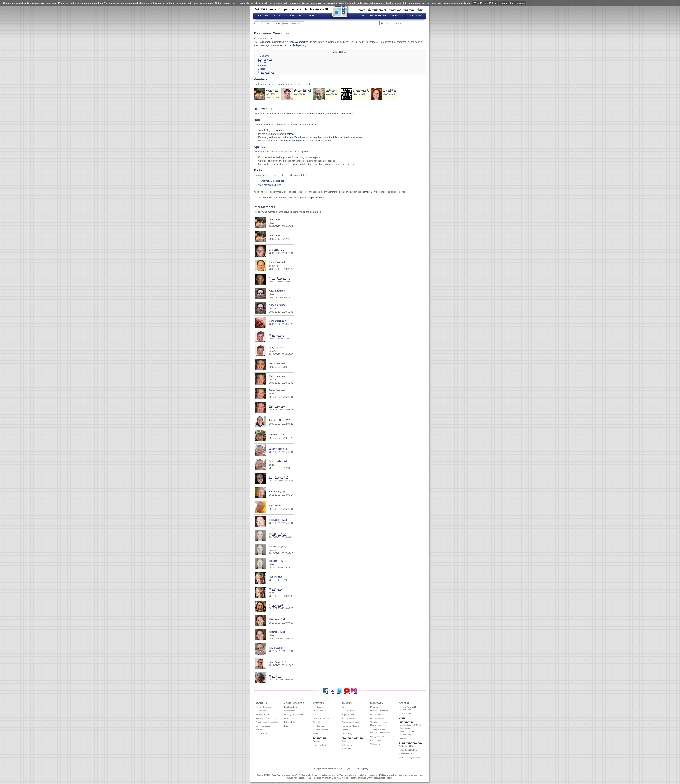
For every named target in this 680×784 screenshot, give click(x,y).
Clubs (360, 16)
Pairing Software (377, 736)
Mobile (362, 9)
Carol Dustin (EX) (278, 321)
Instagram (354, 691)
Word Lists (346, 749)
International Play (406, 754)
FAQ (286, 726)
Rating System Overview (352, 737)
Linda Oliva (389, 90)
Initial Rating (347, 733)
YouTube (347, 691)
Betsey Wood (276, 605)
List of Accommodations (380, 733)
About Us (262, 16)
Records (316, 741)
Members (397, 16)
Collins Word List (406, 746)
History (286, 23)
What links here (297, 23)
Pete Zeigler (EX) (278, 520)
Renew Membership (321, 718)
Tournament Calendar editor (272, 181)
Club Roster (347, 745)
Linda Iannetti (361, 90)
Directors (415, 16)
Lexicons (403, 738)
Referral (316, 722)
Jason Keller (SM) (278, 448)
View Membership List (269, 185)
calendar (291, 134)
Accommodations (349, 718)
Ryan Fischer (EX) (278, 477)
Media (312, 16)
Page (256, 23)
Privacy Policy (290, 722)
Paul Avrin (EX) (277, 491)
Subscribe (396, 9)
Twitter (339, 691)
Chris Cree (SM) (277, 262)
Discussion (265, 23)
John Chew (272, 90)
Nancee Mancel (277, 434)
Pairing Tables (376, 740)
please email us (386, 778)
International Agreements (409, 758)
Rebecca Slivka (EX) (279, 420)
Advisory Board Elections (266, 718)
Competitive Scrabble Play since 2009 (293, 9)
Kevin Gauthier (276, 647)
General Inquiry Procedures (267, 722)
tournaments (277, 130)
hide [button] (344, 52)
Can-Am (402, 717)
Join (314, 714)
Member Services (378, 9)
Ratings (345, 730)
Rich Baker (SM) (277, 534)
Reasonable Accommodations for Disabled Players (305, 140)
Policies (259, 730)
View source (276, 23)
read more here (314, 113)
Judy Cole (331, 90)
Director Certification (379, 711)
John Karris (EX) (277, 662)
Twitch (332, 691)
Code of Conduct (349, 711)
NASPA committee (298, 42)
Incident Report (293, 137)
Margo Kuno (275, 676)
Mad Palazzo (275, 576)
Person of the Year (321, 745)
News (277, 16)
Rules (344, 707)
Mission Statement (263, 707)
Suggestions (289, 711)
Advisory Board (341, 137)
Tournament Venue (378, 729)
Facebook (325, 691)
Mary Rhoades (276, 335)
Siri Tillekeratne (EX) (279, 278)
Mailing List (289, 718)
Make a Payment (320, 737)
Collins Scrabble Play (408, 750)
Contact (410, 9)
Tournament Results (350, 726)
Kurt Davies (275, 505)
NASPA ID (317, 733)
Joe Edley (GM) (277, 249)
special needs (317, 197)
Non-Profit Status (263, 726)
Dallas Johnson (277, 363)
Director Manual (377, 718)
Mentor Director (377, 714)
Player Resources (349, 714)
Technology (375, 744)
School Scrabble (406, 721)
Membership (318, 707)
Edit (421, 9)
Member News (319, 726)
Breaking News (290, 707)
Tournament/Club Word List (410, 742)
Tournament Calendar (351, 722)
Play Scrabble (294, 16)
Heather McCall (277, 619)
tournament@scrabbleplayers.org (289, 45)
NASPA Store (261, 733)
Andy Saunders (277, 290)
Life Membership (320, 711)
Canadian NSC (405, 714)
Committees (261, 711)
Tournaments (378, 16)
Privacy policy (362, 769)
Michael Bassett (302, 90)
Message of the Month (293, 714)
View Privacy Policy (485, 3)
